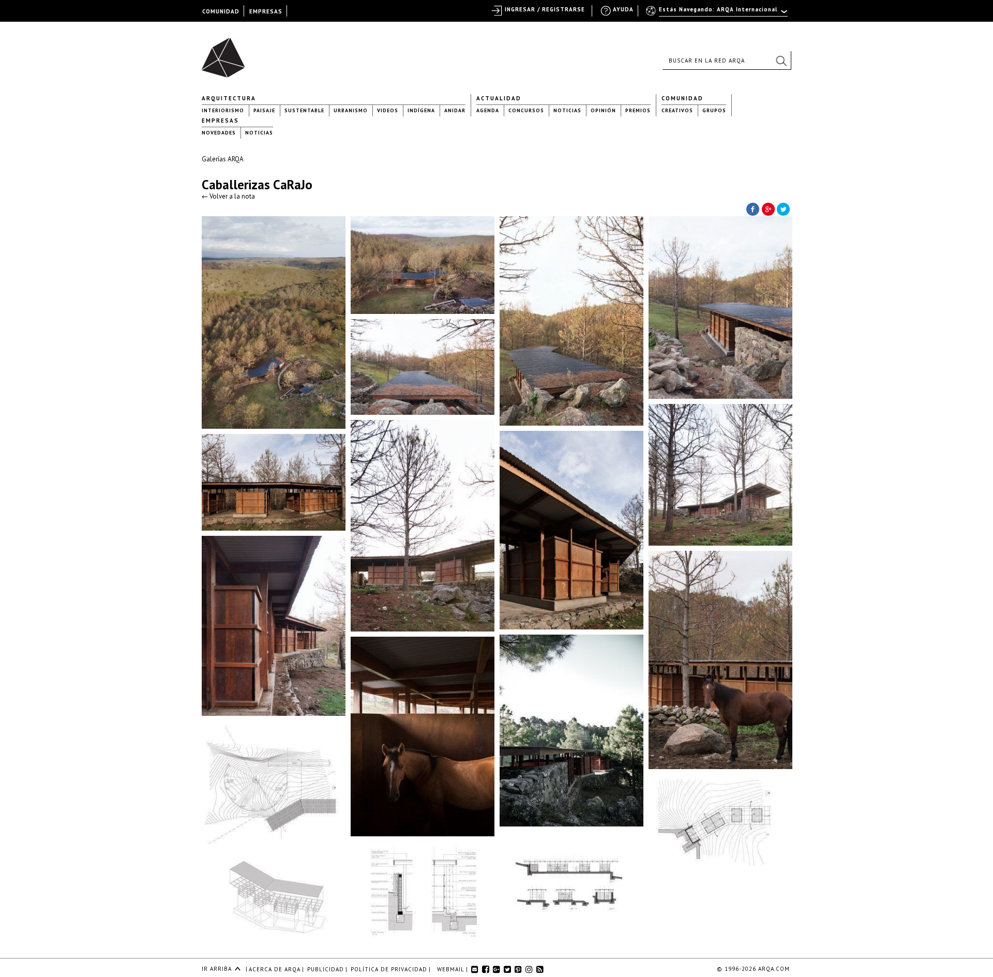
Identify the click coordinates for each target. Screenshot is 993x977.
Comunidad (682, 98)
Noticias (567, 110)
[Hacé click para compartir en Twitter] (783, 208)
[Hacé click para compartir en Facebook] (752, 208)
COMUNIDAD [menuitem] (220, 11)
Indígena (421, 110)
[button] (781, 60)
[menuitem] (717, 14)
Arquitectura (229, 98)
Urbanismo (351, 110)
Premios (638, 110)
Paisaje (264, 110)
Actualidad (498, 98)
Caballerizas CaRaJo (257, 184)
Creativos (677, 110)
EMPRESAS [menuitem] (265, 11)
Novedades (219, 132)
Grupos (714, 110)
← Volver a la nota (228, 196)
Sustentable (304, 110)
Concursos (526, 110)
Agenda (487, 110)
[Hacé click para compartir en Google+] (768, 208)
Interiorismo (223, 110)
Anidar (454, 110)
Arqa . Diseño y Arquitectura (226, 52)
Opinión (603, 110)
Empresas (220, 120)
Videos (387, 110)
